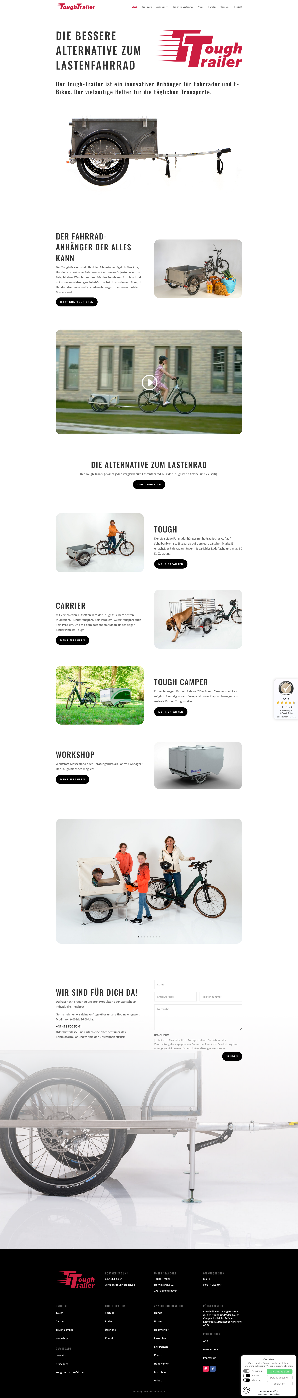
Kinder (158, 1355)
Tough (59, 1312)
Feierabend (160, 1372)
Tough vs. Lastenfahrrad (70, 1372)
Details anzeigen (279, 1377)
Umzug (158, 1321)
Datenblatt (62, 1355)
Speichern (279, 1383)
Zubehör (160, 7)
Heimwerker (161, 1329)
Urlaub (158, 1380)
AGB (205, 1341)
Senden (232, 1056)
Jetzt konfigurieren (76, 302)
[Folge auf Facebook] (213, 1369)
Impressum (209, 1358)
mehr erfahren (170, 564)
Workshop (62, 1338)
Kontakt (238, 7)
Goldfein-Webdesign (155, 1391)
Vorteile (109, 1312)
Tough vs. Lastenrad (183, 7)
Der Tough (146, 7)
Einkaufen (160, 1338)
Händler (212, 7)
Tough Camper (64, 1329)
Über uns (225, 7)
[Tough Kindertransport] (149, 942)
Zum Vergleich (149, 484)
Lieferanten (161, 1346)
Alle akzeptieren (279, 1371)
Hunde (158, 1312)
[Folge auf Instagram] (206, 1369)
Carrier (60, 1321)
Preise (200, 7)
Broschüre (62, 1364)
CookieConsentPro (269, 1390)
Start (134, 7)
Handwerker (161, 1363)
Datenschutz (210, 1349)
